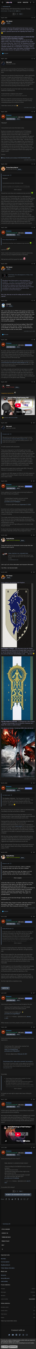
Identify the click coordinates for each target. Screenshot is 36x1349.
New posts (3, 1275)
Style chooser (6, 1229)
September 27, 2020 (25, 504)
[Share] (32, 18)
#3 (34, 111)
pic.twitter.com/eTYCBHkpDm (12, 501)
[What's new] (30, 2)
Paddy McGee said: (7, 928)
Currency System (5, 1261)
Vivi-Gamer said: (6, 795)
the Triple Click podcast (14, 282)
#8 (34, 339)
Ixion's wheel (18, 826)
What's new (4, 1271)
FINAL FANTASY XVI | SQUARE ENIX (18, 553)
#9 (34, 382)
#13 (34, 572)
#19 (34, 1099)
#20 (34, 1147)
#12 (34, 535)
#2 (34, 58)
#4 (34, 164)
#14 (34, 783)
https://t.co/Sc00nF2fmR (11, 1049)
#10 (34, 422)
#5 (34, 227)
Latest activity (4, 1281)
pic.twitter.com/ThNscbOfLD (12, 1051)
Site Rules (3, 1258)
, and (10, 417)
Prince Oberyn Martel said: (8, 239)
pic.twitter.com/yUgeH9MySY (12, 1013)
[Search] (33, 2)
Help (3, 1245)
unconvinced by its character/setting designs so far (14, 362)
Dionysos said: (6, 175)
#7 (34, 300)
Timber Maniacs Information (7, 1268)
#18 (34, 1027)
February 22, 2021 (22, 1054)
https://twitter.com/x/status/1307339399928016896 (16, 158)
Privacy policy (5, 1241)
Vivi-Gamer (4, 11)
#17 (34, 993)
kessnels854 (32, 1299)
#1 (34, 17)
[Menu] (2, 2)
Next (20, 14)
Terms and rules (6, 1237)
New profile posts (5, 1278)
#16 (34, 916)
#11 (34, 481)
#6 (34, 263)
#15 (34, 852)
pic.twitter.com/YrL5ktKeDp (12, 1178)
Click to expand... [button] (18, 189)
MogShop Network (5, 1265)
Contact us (5, 1233)
